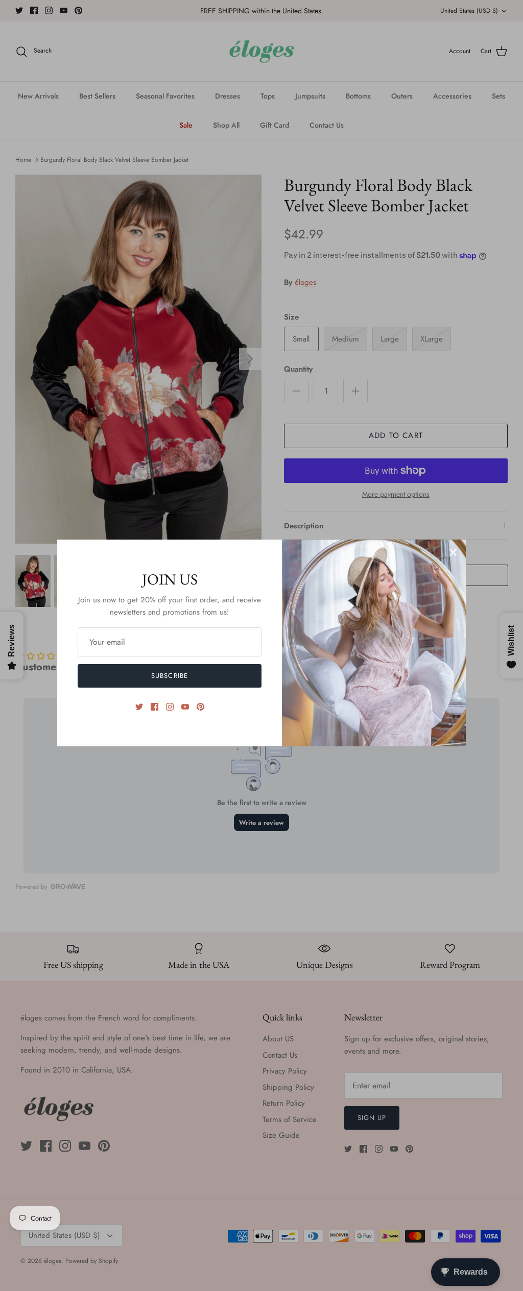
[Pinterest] (200, 707)
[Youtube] (185, 707)
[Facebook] (154, 707)
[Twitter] (139, 707)
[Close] (453, 552)
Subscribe (169, 675)
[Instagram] (170, 707)
